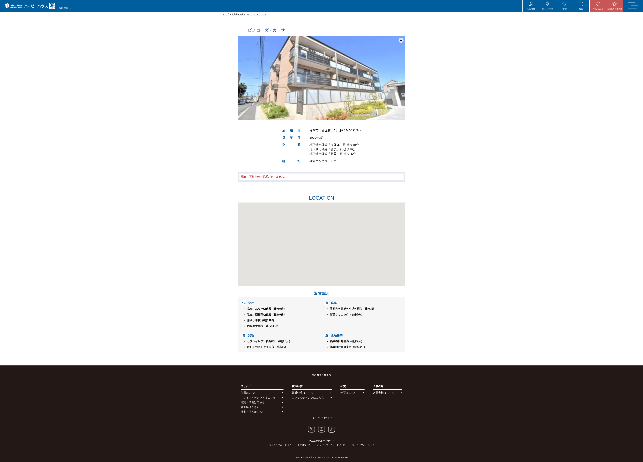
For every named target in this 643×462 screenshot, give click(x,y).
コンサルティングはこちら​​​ (308, 397)
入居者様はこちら (383, 392)
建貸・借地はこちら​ (253, 402)
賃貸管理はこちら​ (302, 392)
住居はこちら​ (249, 392)
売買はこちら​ (348, 392)
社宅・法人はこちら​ (253, 411)
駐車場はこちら (250, 407)
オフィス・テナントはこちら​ (258, 397)
